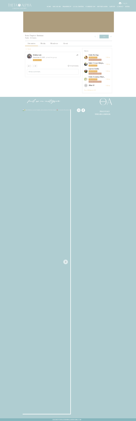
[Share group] (111, 36)
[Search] (95, 36)
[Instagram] (78, 110)
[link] (31, 43)
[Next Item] (65, 262)
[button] (57, 6)
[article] (52, 64)
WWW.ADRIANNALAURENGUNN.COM (70, 419)
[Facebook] (83, 110)
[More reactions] (34, 66)
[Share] (77, 55)
